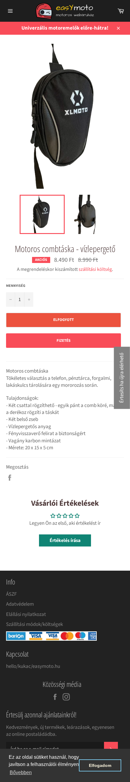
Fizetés (63, 340)
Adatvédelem (20, 604)
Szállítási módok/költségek (34, 624)
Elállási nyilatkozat (26, 614)
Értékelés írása (65, 540)
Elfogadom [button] (100, 765)
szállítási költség (95, 269)
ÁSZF (11, 594)
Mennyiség (15, 286)
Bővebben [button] (21, 772)
